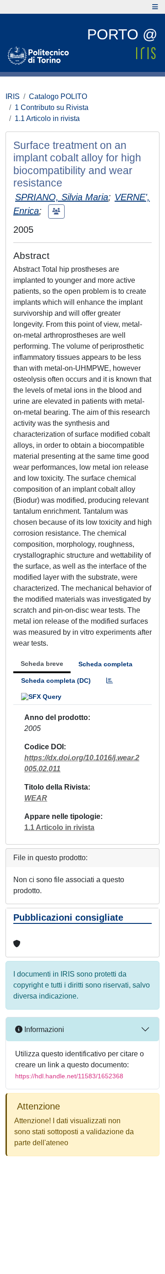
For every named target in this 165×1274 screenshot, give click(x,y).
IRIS (13, 96)
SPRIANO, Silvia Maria (61, 197)
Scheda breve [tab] (42, 663)
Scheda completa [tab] (105, 664)
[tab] (110, 681)
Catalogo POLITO (58, 96)
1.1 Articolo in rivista (47, 118)
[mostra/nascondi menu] (155, 6)
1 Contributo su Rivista (51, 107)
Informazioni (43, 1029)
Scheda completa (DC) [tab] (56, 680)
